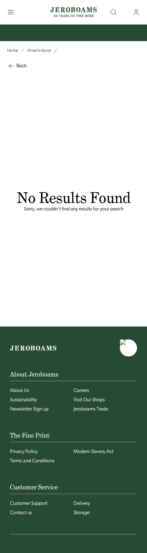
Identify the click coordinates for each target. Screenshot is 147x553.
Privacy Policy (23, 451)
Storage (82, 512)
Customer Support (28, 503)
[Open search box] (113, 12)
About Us (19, 390)
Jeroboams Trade (91, 409)
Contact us (21, 512)
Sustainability (23, 400)
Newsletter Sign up (29, 409)
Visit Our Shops (89, 400)
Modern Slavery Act (93, 451)
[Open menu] (10, 12)
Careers (81, 390)
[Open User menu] (136, 12)
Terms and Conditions (32, 461)
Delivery (82, 503)
